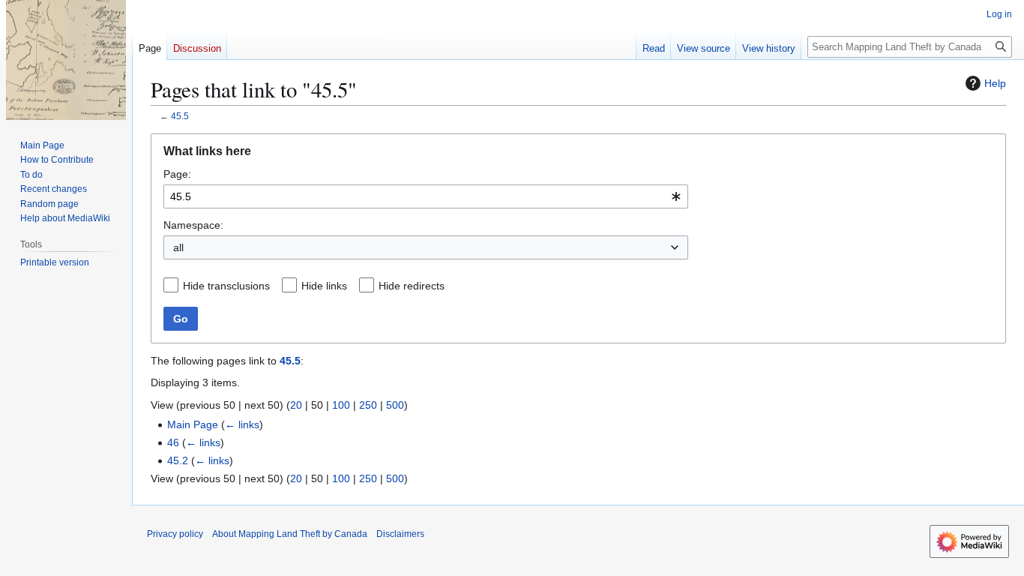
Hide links (324, 286)
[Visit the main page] (66, 60)
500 (395, 405)
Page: (177, 174)
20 (296, 405)
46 (173, 442)
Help (995, 83)
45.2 (177, 460)
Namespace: (193, 225)
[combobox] (425, 196)
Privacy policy (175, 534)
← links (242, 424)
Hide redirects (412, 286)
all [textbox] (178, 248)
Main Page (192, 424)
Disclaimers (400, 534)
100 (341, 405)
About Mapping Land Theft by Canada (289, 534)
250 (368, 405)
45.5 (180, 116)
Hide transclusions (226, 286)
